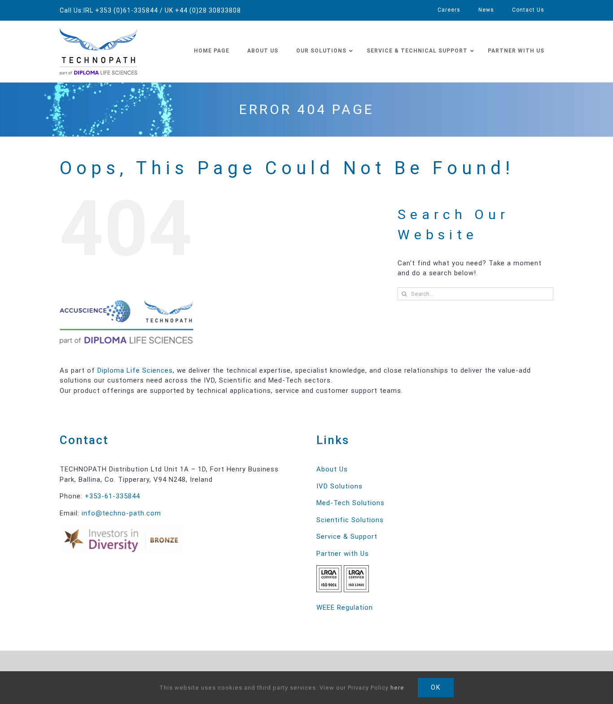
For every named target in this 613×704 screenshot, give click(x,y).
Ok (436, 687)
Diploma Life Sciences (135, 370)
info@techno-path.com (121, 513)
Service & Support (346, 536)
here (397, 687)
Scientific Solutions (350, 520)
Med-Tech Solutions (350, 503)
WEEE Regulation (344, 607)
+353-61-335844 (112, 496)
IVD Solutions (339, 486)
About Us (332, 469)
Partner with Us (342, 554)
